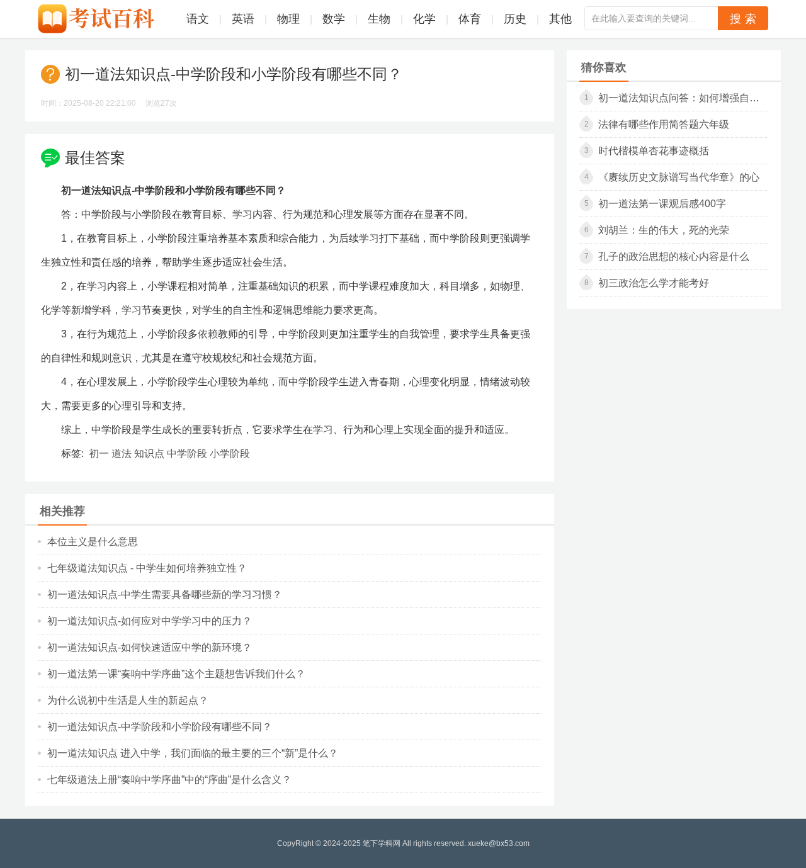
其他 (560, 19)
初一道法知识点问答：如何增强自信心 (683, 98)
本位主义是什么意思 (92, 541)
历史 (515, 19)
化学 (424, 19)
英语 (243, 19)
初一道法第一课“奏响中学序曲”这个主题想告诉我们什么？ (176, 673)
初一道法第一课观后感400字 (662, 203)
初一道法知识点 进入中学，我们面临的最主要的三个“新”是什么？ (192, 753)
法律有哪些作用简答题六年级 (663, 124)
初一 (99, 453)
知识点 (149, 453)
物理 (288, 19)
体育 (469, 19)
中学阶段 (187, 453)
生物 (379, 19)
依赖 (208, 334)
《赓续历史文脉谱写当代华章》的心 (678, 177)
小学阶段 (230, 453)
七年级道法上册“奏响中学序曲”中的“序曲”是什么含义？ (169, 779)
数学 (333, 19)
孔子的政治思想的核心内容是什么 (673, 256)
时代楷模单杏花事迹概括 (653, 150)
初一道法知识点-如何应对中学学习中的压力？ (149, 621)
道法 (121, 453)
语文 (197, 19)
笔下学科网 (381, 843)
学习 (242, 214)
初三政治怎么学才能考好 (653, 283)
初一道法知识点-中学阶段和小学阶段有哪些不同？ (159, 726)
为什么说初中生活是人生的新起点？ (127, 700)
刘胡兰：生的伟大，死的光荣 (663, 230)
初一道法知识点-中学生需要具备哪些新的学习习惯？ (164, 594)
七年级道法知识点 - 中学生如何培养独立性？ (147, 568)
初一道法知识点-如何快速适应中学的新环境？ (149, 647)
